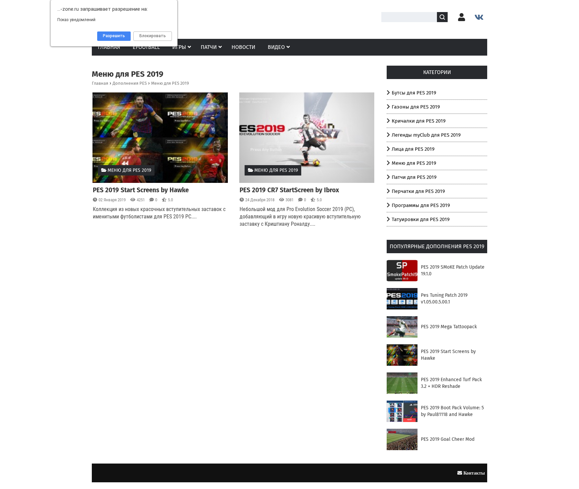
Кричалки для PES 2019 (419, 121)
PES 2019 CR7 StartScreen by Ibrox (289, 190)
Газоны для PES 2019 (416, 107)
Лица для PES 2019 (413, 149)
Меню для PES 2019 (129, 170)
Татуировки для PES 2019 (421, 219)
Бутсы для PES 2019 (414, 93)
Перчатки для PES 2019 (418, 191)
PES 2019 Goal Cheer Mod (447, 439)
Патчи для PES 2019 (414, 177)
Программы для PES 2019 (421, 205)
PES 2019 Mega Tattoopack (449, 327)
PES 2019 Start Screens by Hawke (141, 190)
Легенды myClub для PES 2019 (426, 135)
